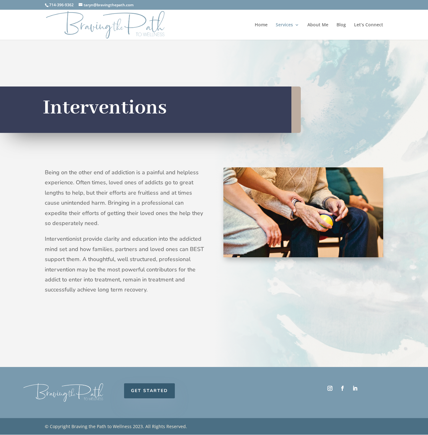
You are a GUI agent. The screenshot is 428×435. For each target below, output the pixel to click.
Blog (341, 25)
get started (149, 391)
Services (284, 25)
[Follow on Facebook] (342, 388)
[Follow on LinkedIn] (355, 388)
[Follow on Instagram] (330, 388)
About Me (317, 25)
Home (261, 25)
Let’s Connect (368, 25)
